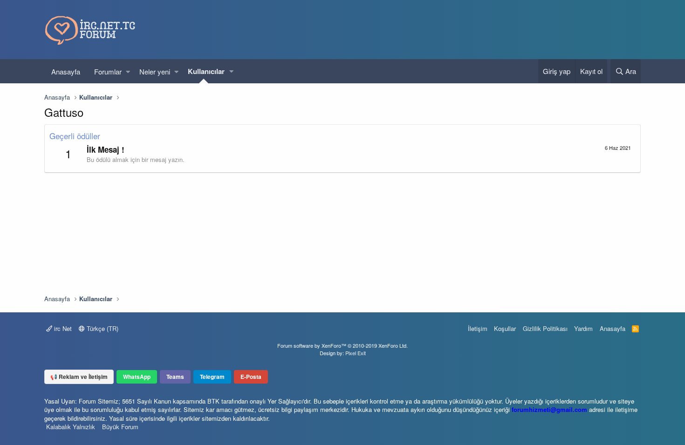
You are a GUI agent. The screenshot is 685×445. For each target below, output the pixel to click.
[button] (127, 71)
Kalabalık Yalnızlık (70, 426)
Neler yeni (154, 71)
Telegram (212, 376)
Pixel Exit (355, 353)
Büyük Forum (120, 426)
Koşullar (505, 328)
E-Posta (250, 376)
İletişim (477, 328)
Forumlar (108, 71)
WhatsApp (137, 376)
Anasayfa (65, 71)
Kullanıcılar (206, 71)
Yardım (583, 328)
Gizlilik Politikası (545, 328)
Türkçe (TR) (101, 328)
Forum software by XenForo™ (342, 345)
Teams (175, 376)
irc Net (62, 328)
